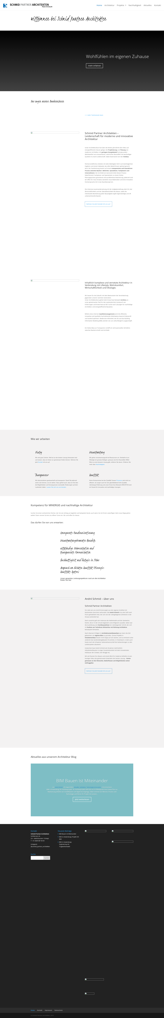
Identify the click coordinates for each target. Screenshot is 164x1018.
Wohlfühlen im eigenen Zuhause (117, 56)
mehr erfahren (94, 65)
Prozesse (119, 480)
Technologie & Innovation (94, 787)
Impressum (48, 1010)
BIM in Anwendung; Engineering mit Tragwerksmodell (65, 844)
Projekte (120, 6)
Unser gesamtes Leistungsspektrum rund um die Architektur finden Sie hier (83, 579)
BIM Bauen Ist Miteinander (82, 781)
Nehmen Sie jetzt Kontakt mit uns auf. (98, 204)
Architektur (109, 6)
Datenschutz (58, 1010)
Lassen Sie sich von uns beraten (56, 487)
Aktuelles (148, 6)
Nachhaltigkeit (135, 6)
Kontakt (157, 6)
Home (99, 6)
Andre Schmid (59, 787)
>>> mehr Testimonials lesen (94, 115)
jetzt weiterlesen (82, 799)
